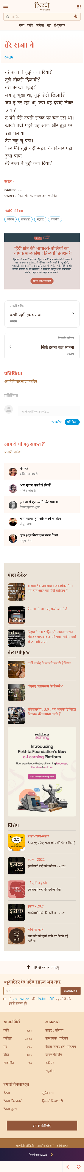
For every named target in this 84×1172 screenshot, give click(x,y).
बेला (21, 25)
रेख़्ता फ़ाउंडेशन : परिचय (60, 1047)
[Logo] (42, 7)
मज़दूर (40, 220)
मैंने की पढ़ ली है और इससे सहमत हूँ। (40, 1001)
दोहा (17, 1055)
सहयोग (49, 1071)
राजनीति (55, 220)
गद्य (49, 25)
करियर (49, 1063)
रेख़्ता (6, 1093)
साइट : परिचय (54, 1030)
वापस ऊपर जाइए (46, 968)
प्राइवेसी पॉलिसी (25, 1146)
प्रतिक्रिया (72, 422)
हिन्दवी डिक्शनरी (52, 1101)
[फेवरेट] (78, 1166)
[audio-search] (75, 16)
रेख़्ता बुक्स (10, 1109)
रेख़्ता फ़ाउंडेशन (22, 999)
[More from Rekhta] (78, 6)
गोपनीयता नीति (45, 999)
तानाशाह (25, 220)
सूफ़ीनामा (48, 1093)
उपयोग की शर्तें (45, 1146)
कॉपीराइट (62, 1146)
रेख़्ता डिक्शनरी (12, 1101)
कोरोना (10, 220)
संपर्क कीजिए (53, 1055)
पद (17, 1047)
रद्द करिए (56, 422)
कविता (40, 25)
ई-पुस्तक (59, 25)
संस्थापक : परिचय (56, 1038)
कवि (30, 25)
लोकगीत (17, 1063)
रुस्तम (8, 57)
